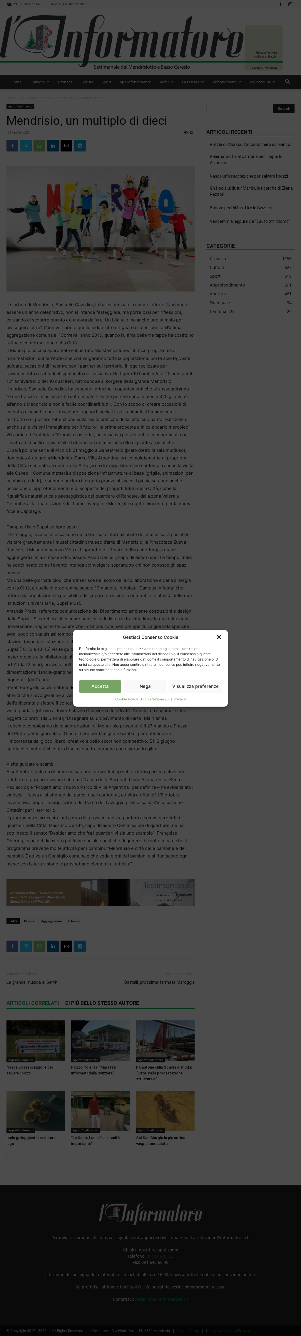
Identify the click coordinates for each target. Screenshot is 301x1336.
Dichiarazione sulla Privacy (163, 699)
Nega (145, 686)
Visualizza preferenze (195, 686)
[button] (219, 637)
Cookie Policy (126, 699)
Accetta (100, 686)
